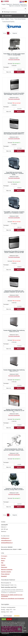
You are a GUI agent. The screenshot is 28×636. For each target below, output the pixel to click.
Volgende (14, 33)
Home (2, 19)
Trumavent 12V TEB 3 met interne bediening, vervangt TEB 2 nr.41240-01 (14, 489)
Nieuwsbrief (24, 6)
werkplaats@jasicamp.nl (7, 542)
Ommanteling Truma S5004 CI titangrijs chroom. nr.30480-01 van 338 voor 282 (14, 252)
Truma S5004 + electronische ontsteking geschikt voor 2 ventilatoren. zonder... (14, 212)
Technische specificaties (14, 59)
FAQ (2, 562)
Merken (7, 19)
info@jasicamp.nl (5, 538)
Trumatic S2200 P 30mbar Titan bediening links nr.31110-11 (14, 370)
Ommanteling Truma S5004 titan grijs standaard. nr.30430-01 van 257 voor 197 (14, 291)
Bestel (19, 72)
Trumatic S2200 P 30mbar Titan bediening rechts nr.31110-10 (14, 331)
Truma (11, 19)
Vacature (3, 565)
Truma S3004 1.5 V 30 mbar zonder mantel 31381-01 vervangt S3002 (14, 54)
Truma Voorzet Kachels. (20, 19)
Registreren (9, 4)
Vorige (4, 33)
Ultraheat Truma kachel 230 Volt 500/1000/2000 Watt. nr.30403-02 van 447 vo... (14, 410)
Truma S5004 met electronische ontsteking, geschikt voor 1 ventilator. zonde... (14, 173)
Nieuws (3, 560)
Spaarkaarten (16, 4)
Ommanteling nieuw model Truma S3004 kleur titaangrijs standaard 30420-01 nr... (14, 133)
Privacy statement (5, 574)
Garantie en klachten (6, 571)
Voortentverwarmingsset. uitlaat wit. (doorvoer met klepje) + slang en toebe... (14, 449)
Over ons (3, 558)
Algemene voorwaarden (14, 6)
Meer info (8, 72)
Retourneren (23, 4)
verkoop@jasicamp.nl (6, 540)
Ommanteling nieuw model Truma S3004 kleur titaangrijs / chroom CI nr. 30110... (14, 93)
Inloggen (4, 4)
